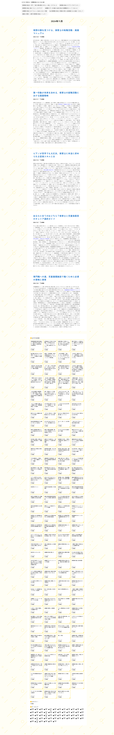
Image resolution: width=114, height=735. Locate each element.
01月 (64, 709)
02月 (60, 709)
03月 (55, 709)
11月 (73, 709)
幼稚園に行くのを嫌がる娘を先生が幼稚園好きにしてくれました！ (62, 8)
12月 (69, 709)
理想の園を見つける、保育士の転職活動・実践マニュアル (56, 32)
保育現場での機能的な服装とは (65, 104)
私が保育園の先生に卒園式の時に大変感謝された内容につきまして (66, 11)
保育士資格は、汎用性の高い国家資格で (41, 238)
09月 (82, 709)
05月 (46, 709)
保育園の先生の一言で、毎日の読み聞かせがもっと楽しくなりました (39, 5)
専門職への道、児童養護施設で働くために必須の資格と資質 (56, 278)
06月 (42, 709)
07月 (37, 709)
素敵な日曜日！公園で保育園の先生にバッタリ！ (34, 14)
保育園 (32, 703)
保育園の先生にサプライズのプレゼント (70, 5)
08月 (33, 709)
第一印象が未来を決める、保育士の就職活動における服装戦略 (56, 94)
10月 (78, 709)
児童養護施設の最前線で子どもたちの (72, 290)
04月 (51, 709)
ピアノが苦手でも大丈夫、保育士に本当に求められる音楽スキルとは (56, 155)
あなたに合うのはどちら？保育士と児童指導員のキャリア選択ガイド (56, 217)
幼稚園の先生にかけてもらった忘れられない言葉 (34, 11)
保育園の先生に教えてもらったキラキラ (32, 8)
